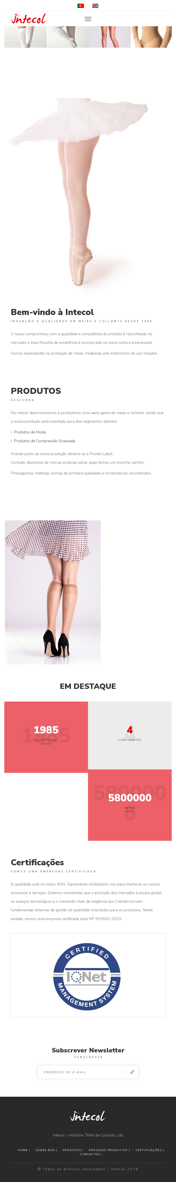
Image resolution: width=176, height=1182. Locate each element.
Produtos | (73, 1150)
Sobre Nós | (46, 1150)
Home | (24, 1150)
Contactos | (91, 1154)
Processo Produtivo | (109, 1150)
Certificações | (150, 1150)
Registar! (132, 1072)
